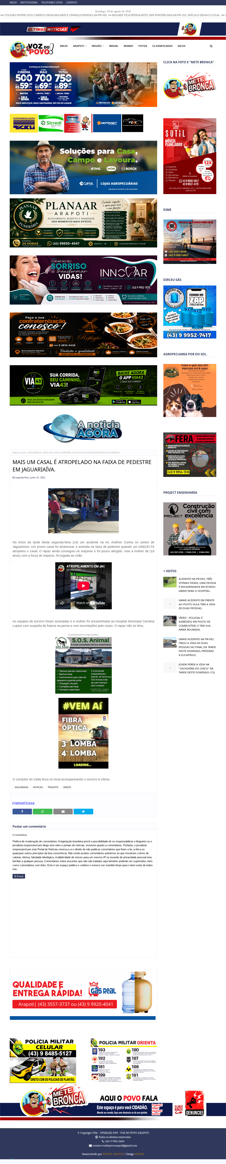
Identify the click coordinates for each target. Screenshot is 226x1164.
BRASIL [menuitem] (113, 46)
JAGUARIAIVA (34, 457)
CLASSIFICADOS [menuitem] (162, 46)
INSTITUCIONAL (29, 2)
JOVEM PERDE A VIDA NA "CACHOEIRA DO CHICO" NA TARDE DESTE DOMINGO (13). (197, 668)
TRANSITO (53, 792)
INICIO (13, 2)
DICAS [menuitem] (181, 46)
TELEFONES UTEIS (52, 2)
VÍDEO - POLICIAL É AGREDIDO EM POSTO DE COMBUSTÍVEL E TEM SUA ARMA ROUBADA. (195, 623)
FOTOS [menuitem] (142, 46)
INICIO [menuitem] (64, 46)
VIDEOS (67, 792)
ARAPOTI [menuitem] (78, 46)
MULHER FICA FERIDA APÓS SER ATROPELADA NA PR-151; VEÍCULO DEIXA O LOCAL (99, 15)
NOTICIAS (38, 792)
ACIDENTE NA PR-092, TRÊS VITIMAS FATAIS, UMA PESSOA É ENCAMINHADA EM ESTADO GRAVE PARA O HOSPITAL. (197, 585)
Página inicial (19, 457)
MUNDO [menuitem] (128, 46)
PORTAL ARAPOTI (113, 1158)
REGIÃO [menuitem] (97, 46)
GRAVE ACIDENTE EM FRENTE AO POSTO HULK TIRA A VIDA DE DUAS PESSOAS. (197, 604)
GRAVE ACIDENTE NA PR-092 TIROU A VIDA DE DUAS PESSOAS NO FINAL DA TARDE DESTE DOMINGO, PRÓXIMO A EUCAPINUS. (197, 647)
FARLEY (139, 1158)
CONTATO (71, 2)
